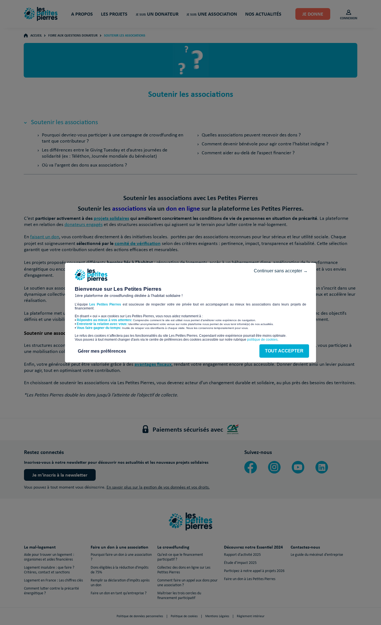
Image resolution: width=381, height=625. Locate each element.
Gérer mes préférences (102, 351)
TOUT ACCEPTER (284, 350)
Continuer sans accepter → (281, 270)
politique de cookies (262, 340)
